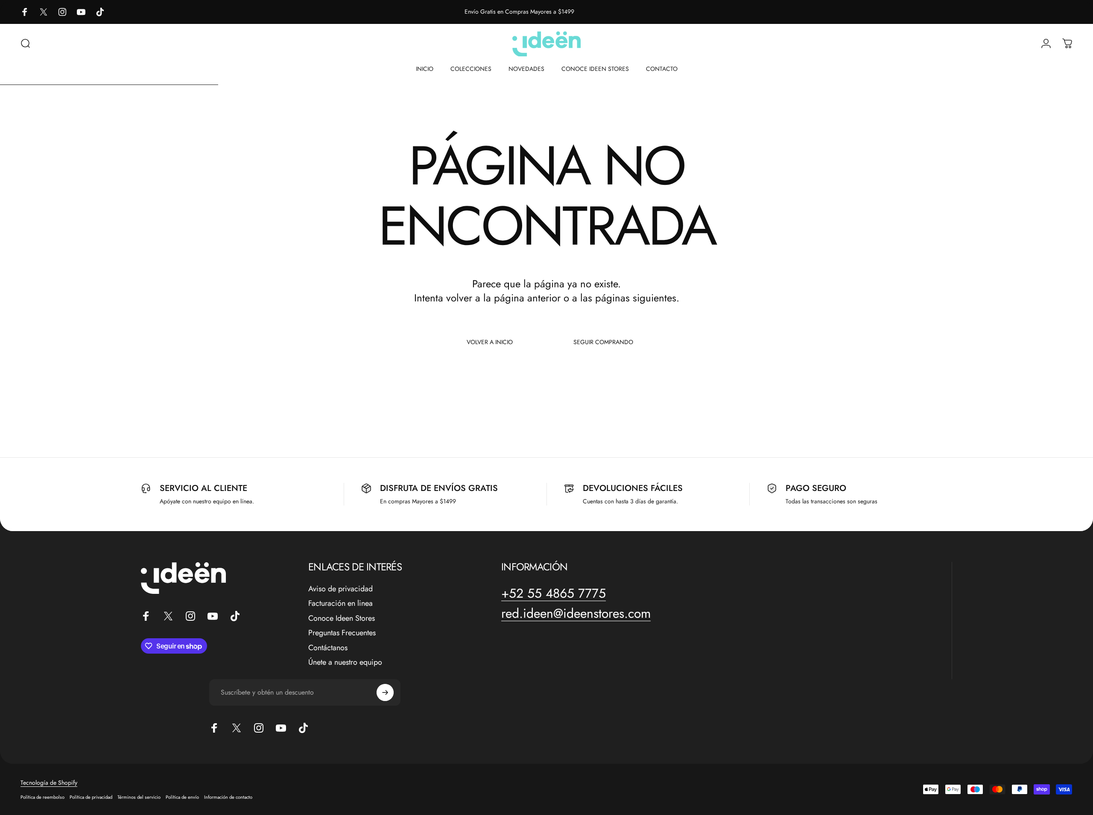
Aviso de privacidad (340, 589)
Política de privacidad (91, 797)
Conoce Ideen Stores (341, 618)
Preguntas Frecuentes (342, 633)
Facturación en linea (340, 603)
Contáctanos (328, 648)
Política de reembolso (42, 797)
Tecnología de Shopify (48, 782)
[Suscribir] (385, 692)
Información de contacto (228, 797)
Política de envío (182, 797)
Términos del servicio (139, 797)
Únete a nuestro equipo (345, 662)
